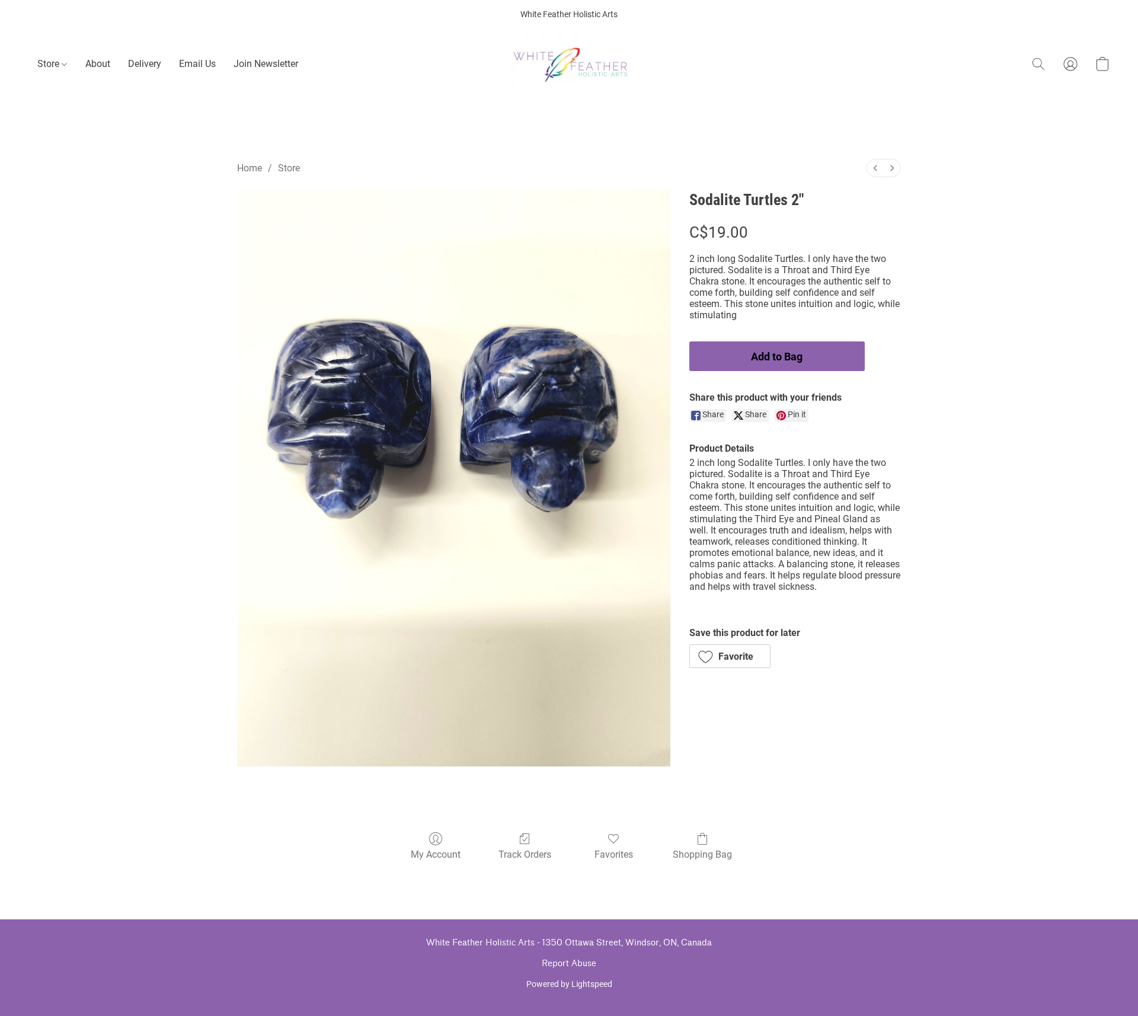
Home (249, 168)
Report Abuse (569, 964)
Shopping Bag (702, 854)
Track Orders (524, 854)
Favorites (613, 854)
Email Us (197, 63)
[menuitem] (875, 168)
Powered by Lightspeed (569, 984)
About (97, 63)
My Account (436, 854)
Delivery (144, 63)
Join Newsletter (266, 63)
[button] (569, 64)
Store (49, 63)
